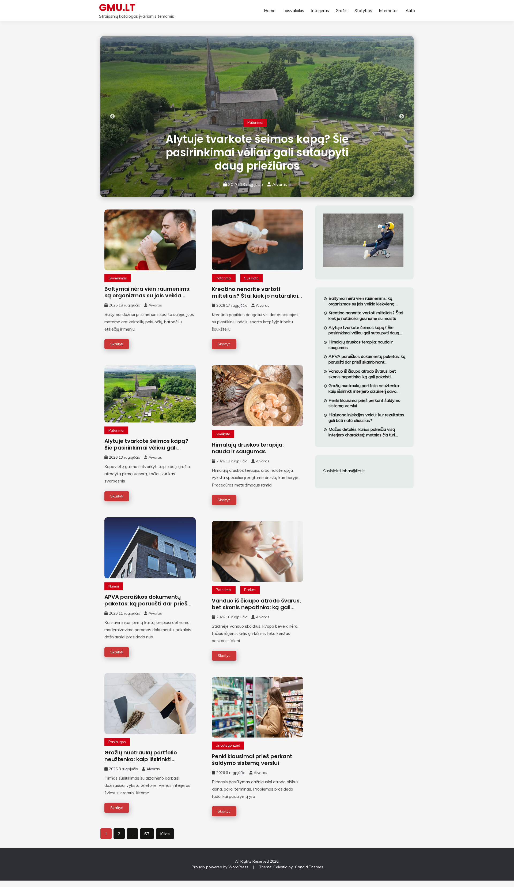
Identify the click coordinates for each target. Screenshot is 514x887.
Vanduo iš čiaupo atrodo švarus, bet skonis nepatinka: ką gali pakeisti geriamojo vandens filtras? (256, 610)
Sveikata (251, 278)
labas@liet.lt (353, 470)
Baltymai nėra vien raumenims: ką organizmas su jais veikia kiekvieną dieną (147, 295)
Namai (113, 586)
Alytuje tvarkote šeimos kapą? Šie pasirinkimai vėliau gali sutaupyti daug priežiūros (257, 152)
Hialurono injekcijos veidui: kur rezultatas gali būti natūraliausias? (366, 417)
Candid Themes (309, 866)
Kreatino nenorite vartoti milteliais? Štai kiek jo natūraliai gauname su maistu (255, 295)
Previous (112, 116)
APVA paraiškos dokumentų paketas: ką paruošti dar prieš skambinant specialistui (145, 603)
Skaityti (116, 344)
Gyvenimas (117, 278)
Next (401, 116)
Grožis (341, 10)
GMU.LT (117, 7)
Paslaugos (117, 742)
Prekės (250, 589)
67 (147, 833)
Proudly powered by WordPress (220, 866)
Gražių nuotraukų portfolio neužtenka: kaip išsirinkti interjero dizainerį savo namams (149, 759)
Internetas (389, 10)
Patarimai (255, 122)
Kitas (165, 833)
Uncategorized (228, 745)
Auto (410, 10)
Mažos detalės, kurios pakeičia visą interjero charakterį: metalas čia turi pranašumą (361, 432)
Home (269, 10)
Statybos (363, 10)
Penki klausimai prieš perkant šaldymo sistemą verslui (252, 760)
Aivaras (279, 184)
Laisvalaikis (293, 10)
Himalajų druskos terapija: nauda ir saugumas (248, 448)
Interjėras (320, 10)
